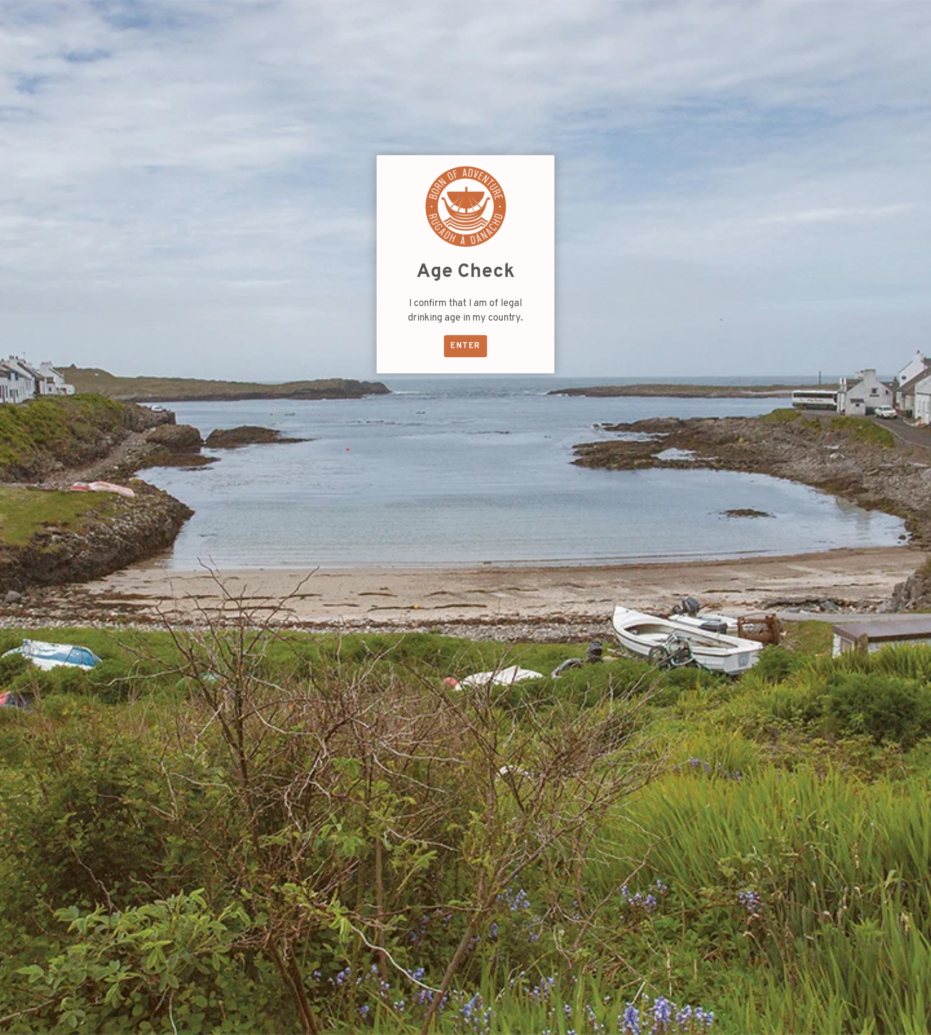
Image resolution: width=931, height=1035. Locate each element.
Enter (465, 346)
